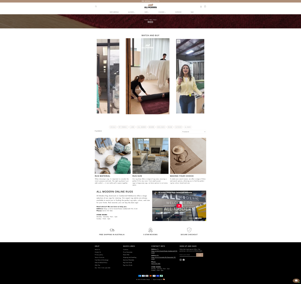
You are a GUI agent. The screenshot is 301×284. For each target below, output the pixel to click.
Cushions (125, 249)
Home (146, 19)
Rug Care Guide (127, 265)
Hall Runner (141, 127)
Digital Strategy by (158, 279)
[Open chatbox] (296, 281)
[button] (98, 76)
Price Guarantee (127, 252)
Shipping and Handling (129, 257)
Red (151, 19)
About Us (97, 249)
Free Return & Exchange (101, 260)
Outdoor (178, 127)
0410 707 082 (107, 210)
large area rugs (142, 183)
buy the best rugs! (131, 202)
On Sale (113, 127)
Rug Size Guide (127, 262)
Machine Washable (128, 260)
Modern (151, 127)
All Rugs (188, 127)
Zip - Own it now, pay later (102, 267)
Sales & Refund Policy (101, 262)
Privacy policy (99, 254)
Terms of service (99, 257)
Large (132, 127)
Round (170, 127)
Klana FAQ (126, 254)
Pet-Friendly (123, 127)
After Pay (97, 265)
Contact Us (98, 252)
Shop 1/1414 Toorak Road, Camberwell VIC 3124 (120, 208)
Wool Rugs (161, 127)
